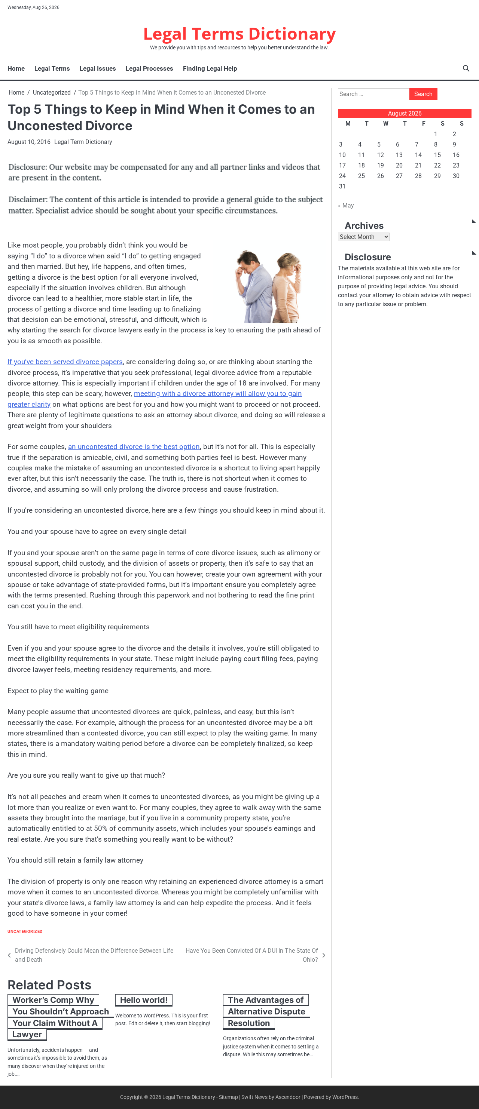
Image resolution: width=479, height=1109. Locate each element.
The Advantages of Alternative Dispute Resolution (266, 1011)
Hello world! (144, 1000)
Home (16, 68)
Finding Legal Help (210, 68)
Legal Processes (149, 68)
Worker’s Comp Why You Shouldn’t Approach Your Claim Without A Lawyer (60, 1017)
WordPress (345, 1097)
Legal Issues (98, 68)
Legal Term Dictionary (83, 141)
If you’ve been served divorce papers (65, 361)
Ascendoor (287, 1097)
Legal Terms (52, 68)
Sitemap (228, 1097)
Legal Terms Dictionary (239, 33)
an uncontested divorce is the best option (134, 446)
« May (346, 205)
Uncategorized (25, 932)
